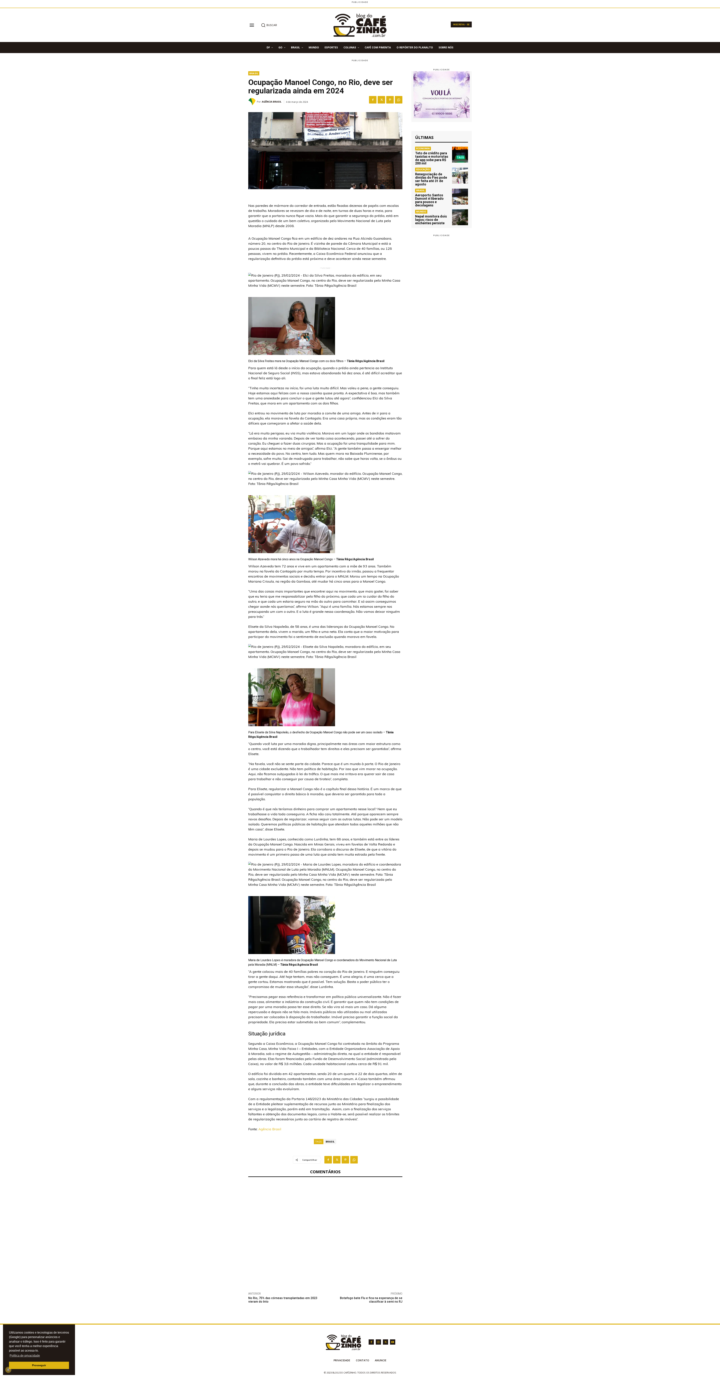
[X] (381, 100)
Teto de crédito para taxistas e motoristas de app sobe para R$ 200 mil (431, 158)
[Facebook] (372, 100)
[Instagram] (378, 1342)
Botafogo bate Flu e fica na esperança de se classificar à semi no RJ (371, 1299)
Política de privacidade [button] (25, 1355)
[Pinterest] (390, 100)
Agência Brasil (271, 101)
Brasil (253, 73)
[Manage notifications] (8, 1370)
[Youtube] (392, 1342)
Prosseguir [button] (39, 1365)
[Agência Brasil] (252, 101)
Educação (423, 169)
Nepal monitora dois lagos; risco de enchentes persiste (431, 219)
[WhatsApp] (398, 100)
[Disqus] (325, 1231)
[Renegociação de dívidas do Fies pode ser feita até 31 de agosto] (460, 176)
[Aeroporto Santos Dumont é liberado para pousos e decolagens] (460, 197)
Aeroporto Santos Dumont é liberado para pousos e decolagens (429, 200)
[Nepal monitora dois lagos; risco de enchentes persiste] (460, 217)
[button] (269, 25)
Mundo (421, 211)
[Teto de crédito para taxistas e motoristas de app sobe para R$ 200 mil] (460, 155)
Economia (423, 148)
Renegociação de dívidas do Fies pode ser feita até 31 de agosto (431, 179)
